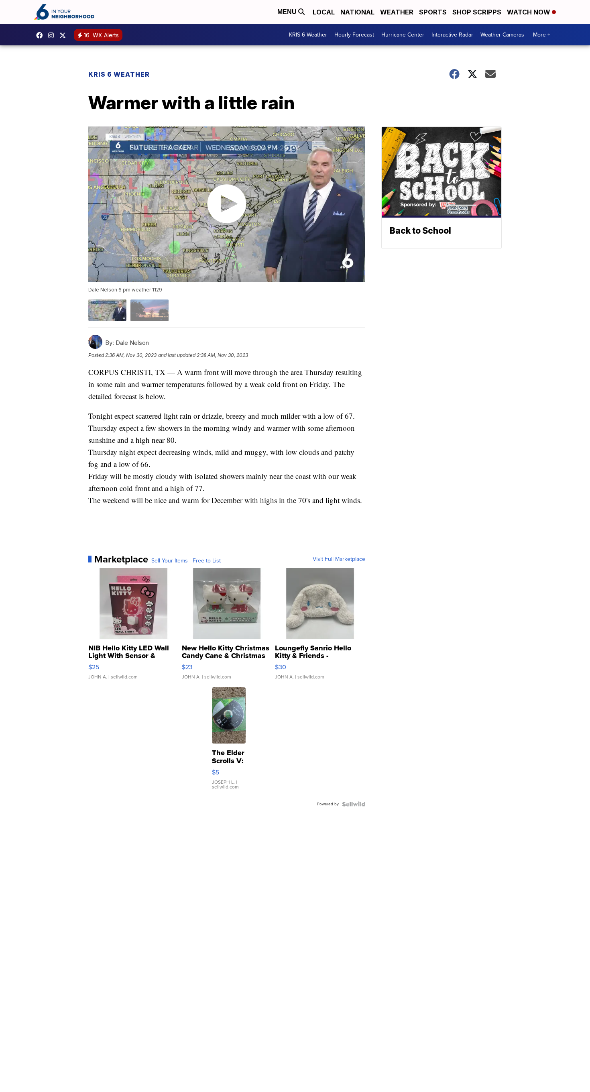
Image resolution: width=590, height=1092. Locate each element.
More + (541, 35)
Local (324, 12)
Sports (433, 12)
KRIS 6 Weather (308, 35)
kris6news (53, 35)
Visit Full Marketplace (339, 559)
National (357, 12)
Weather (396, 12)
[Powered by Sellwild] (353, 804)
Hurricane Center (402, 35)
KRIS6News (41, 35)
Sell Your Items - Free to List (186, 561)
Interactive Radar (452, 35)
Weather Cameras (502, 35)
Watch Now (529, 12)
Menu (287, 11)
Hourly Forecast (354, 35)
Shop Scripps (476, 12)
